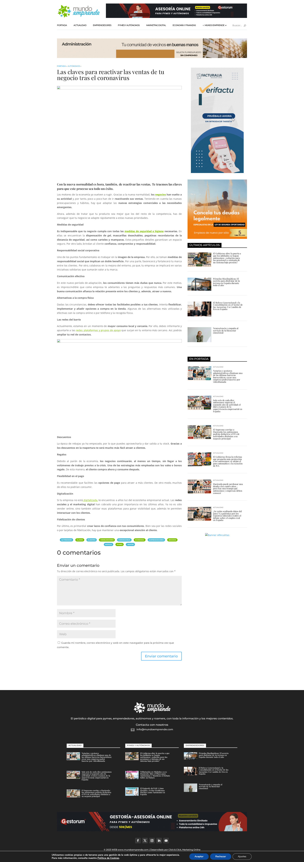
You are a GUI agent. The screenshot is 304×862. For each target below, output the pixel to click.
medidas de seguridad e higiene (144, 231)
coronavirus (124, 540)
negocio (172, 540)
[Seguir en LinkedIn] (159, 840)
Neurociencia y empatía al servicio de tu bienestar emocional (225, 330)
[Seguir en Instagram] (152, 840)
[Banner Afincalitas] (152, 57)
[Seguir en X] (145, 840)
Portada (62, 25)
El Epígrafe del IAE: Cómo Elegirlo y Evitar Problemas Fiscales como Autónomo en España (152, 791)
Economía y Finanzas (184, 25)
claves (80, 540)
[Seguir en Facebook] (138, 840)
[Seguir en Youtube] (166, 840)
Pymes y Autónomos (129, 25)
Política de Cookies (108, 858)
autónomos (66, 540)
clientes (91, 540)
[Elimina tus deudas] (217, 238)
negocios (160, 194)
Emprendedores (102, 25)
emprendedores (156, 540)
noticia (108, 544)
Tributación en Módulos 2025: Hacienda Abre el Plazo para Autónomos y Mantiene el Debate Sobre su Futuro (155, 774)
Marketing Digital (156, 25)
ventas (130, 544)
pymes (119, 544)
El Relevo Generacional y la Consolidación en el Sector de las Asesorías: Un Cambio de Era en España (228, 306)
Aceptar (199, 856)
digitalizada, (90, 500)
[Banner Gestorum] (176, 17)
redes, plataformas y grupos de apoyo (98, 330)
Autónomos (74, 66)
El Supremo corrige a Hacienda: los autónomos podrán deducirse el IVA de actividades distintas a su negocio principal (226, 434)
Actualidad (80, 25)
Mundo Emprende (214, 25)
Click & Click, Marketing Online (184, 849)
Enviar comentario (161, 656)
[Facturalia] (217, 172)
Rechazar (220, 856)
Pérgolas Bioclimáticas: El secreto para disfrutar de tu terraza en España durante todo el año (226, 282)
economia (139, 540)
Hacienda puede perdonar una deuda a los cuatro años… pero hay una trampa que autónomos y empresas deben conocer (228, 488)
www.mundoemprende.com (133, 849)
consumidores (106, 540)
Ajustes (242, 856)
